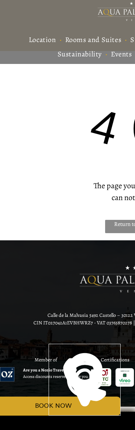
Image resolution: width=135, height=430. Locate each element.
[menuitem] (43, 40)
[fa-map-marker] (85, 413)
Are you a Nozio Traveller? (47, 370)
